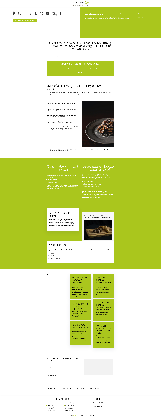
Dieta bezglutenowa (76, 6)
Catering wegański (69, 403)
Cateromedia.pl (76, 415)
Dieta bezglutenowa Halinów (52, 371)
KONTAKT (80, 72)
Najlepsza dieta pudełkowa (71, 408)
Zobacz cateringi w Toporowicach (24, 21)
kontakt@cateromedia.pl (98, 402)
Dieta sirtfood (50, 408)
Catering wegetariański (52, 410)
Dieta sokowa (50, 405)
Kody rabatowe (85, 6)
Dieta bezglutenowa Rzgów (52, 375)
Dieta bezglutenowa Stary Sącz (53, 362)
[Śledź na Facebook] (98, 410)
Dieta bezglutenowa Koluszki (52, 367)
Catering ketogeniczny (52, 407)
